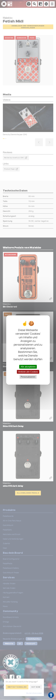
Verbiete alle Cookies (28, 372)
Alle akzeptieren (28, 366)
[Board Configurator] (40, 4)
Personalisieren (28, 377)
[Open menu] (52, 4)
